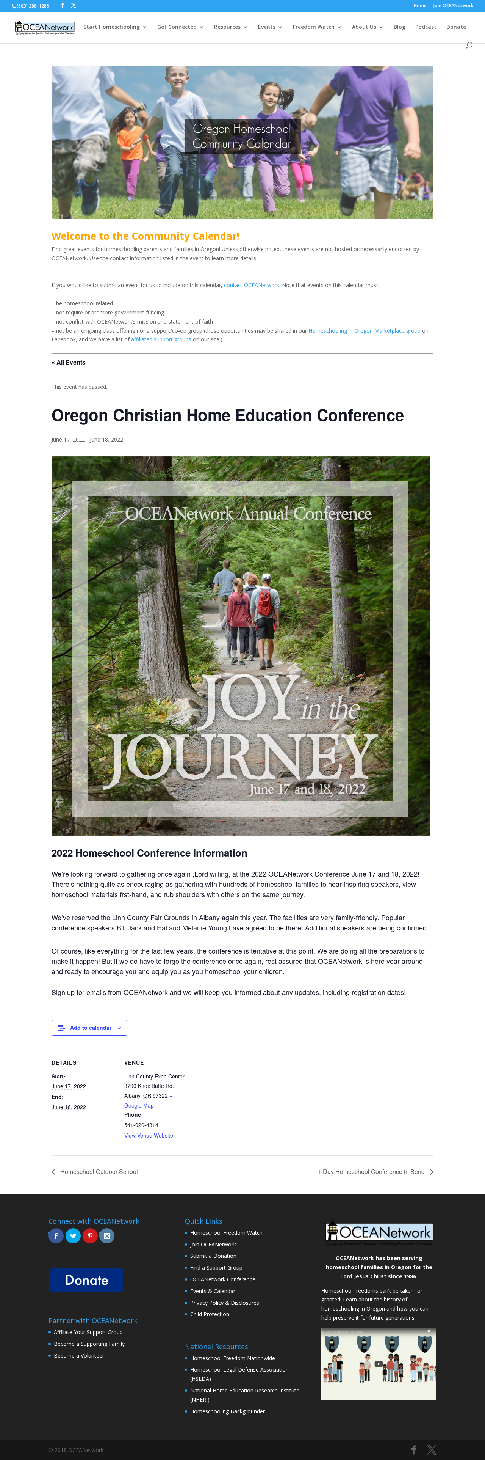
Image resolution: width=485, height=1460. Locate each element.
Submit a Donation (213, 1255)
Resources (227, 27)
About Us (364, 27)
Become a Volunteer (79, 1355)
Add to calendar (90, 1027)
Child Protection (209, 1314)
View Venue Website (148, 1135)
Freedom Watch (314, 27)
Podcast (425, 27)
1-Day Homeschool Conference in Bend (372, 1171)
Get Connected (177, 27)
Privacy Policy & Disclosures (224, 1302)
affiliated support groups (161, 339)
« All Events (69, 362)
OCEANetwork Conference (222, 1279)
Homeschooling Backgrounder (227, 1411)
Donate (456, 27)
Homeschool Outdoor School (98, 1171)
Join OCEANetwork (453, 6)
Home (420, 6)
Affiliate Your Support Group (88, 1332)
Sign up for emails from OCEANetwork (110, 992)
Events (266, 27)
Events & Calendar (212, 1291)
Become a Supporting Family (89, 1343)
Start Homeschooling (111, 27)
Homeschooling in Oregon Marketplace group (364, 330)
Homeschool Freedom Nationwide (232, 1358)
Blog (399, 27)
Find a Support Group (216, 1267)
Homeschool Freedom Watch (226, 1232)
